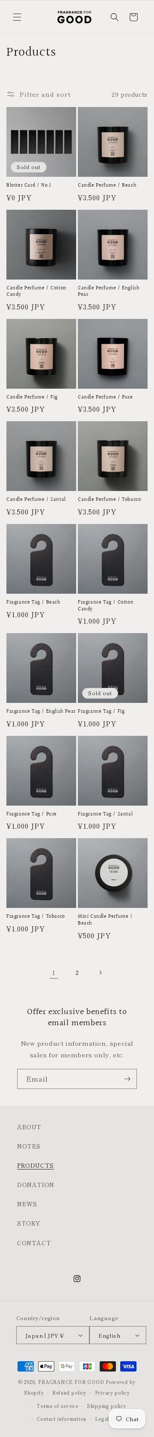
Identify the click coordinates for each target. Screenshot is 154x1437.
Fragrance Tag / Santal (105, 814)
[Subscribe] (127, 1079)
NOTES (29, 1146)
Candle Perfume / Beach (107, 185)
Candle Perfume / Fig (32, 397)
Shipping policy (106, 1405)
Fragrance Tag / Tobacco (35, 916)
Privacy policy (112, 1392)
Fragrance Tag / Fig (101, 711)
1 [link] (54, 972)
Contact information (61, 1418)
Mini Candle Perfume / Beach (105, 920)
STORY (29, 1223)
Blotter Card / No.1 (28, 185)
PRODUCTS (35, 1165)
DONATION (35, 1184)
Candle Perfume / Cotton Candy (36, 291)
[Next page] (100, 972)
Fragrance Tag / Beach (33, 602)
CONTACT (34, 1242)
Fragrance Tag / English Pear (41, 711)
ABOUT (29, 1126)
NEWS (27, 1203)
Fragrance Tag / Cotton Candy (105, 606)
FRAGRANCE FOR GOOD (71, 1381)
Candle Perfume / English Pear (108, 291)
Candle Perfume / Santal (36, 500)
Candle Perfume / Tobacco (109, 500)
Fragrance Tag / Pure (31, 814)
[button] (17, 17)
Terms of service (57, 1405)
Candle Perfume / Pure (105, 397)
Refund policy (69, 1392)
